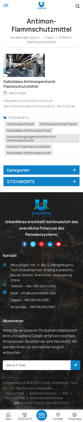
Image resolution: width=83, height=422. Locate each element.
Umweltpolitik (14, 398)
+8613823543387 (37, 300)
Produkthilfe (14, 393)
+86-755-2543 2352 (40, 286)
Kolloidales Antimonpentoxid (28, 130)
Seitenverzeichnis (43, 393)
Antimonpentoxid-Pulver (58, 124)
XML (65, 393)
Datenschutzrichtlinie (46, 398)
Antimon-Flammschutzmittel (28, 146)
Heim (50, 37)
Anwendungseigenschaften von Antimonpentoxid (31, 138)
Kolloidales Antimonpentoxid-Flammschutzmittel (29, 84)
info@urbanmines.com (38, 293)
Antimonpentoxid (20, 124)
